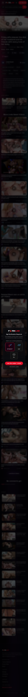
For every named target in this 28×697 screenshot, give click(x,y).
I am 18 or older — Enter (14, 363)
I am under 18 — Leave (14, 366)
